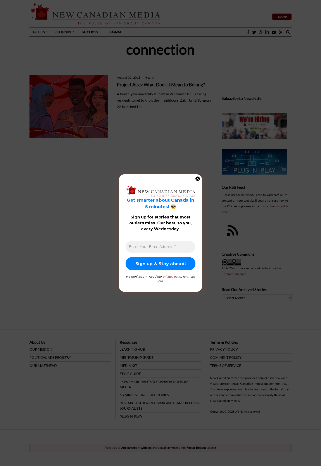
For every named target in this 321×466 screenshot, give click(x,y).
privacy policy (172, 276)
